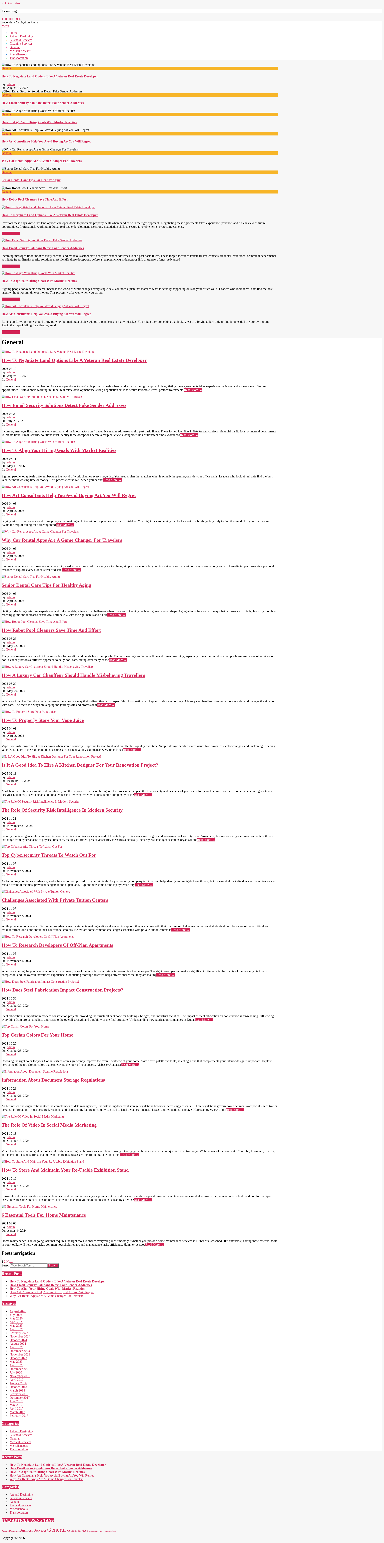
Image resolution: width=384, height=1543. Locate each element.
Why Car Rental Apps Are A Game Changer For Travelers (42, 160)
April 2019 (16, 1379)
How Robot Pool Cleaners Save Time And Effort (34, 199)
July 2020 (16, 1372)
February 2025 (19, 1332)
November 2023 (20, 1354)
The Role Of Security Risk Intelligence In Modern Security (62, 810)
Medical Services (20, 1442)
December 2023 (20, 1351)
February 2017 (19, 1415)
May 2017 (16, 1405)
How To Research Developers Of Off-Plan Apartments (57, 945)
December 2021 (20, 1369)
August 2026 (18, 1311)
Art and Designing (21, 1431)
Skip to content (11, 3)
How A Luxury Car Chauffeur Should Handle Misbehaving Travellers (73, 675)
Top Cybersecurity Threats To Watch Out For (49, 855)
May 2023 (16, 1361)
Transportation (19, 1449)
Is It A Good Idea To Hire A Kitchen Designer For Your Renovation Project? (80, 765)
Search (6, 1265)
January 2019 (18, 1383)
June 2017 (16, 1401)
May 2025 (16, 1325)
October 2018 (18, 1387)
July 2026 (16, 1314)
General (7, 68)
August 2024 (18, 1343)
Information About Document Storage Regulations (53, 1080)
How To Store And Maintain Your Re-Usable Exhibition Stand (65, 1170)
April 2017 (16, 1408)
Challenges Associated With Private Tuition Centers (55, 900)
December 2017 (20, 1397)
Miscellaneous (19, 1445)
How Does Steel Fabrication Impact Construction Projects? (62, 990)
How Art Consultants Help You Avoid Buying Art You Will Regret (46, 141)
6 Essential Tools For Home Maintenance (44, 1215)
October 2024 (18, 1340)
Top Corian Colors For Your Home (37, 1035)
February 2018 (19, 1394)
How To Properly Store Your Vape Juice (43, 720)
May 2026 (16, 1318)
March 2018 (17, 1390)
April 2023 (16, 1365)
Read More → (11, 233)
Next (9, 1261)
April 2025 (16, 1329)
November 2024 (20, 1336)
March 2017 (17, 1412)
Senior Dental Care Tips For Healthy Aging (31, 180)
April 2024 (16, 1347)
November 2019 (20, 1376)
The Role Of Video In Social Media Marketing (49, 1125)
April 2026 (16, 1322)
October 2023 (18, 1358)
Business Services (21, 1435)
